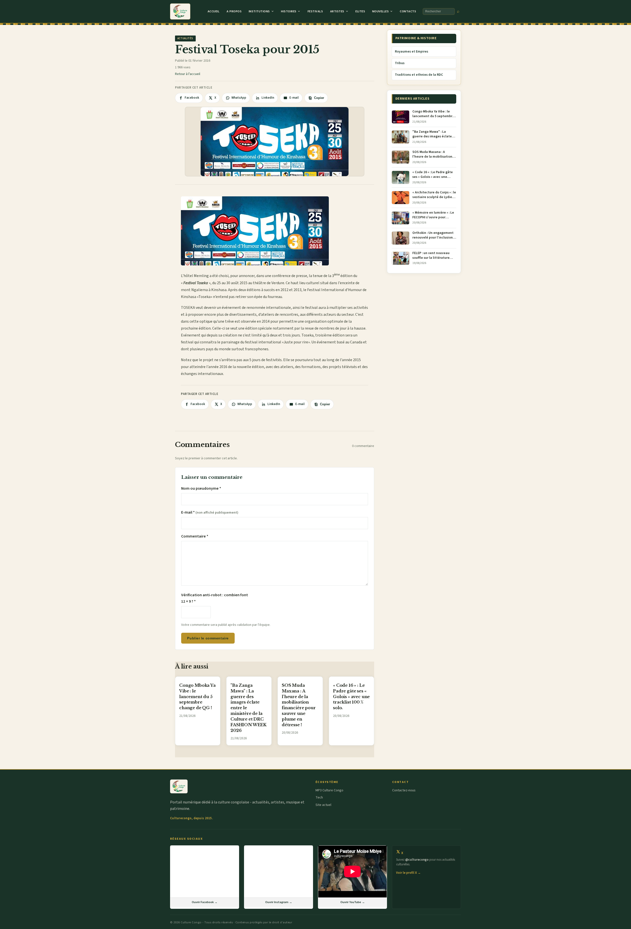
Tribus (399, 63)
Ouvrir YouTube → (352, 902)
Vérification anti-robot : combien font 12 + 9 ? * (214, 598)
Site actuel (323, 804)
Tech (319, 797)
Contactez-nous (404, 790)
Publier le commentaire (207, 638)
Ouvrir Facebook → (204, 902)
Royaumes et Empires (411, 51)
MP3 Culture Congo (329, 790)
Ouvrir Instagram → (278, 902)
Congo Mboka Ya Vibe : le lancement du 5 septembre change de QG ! (197, 696)
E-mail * (209, 512)
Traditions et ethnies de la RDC (419, 74)
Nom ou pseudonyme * (201, 488)
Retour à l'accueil (187, 74)
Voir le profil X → (408, 873)
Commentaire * (194, 536)
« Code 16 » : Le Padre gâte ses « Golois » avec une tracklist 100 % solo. (351, 696)
